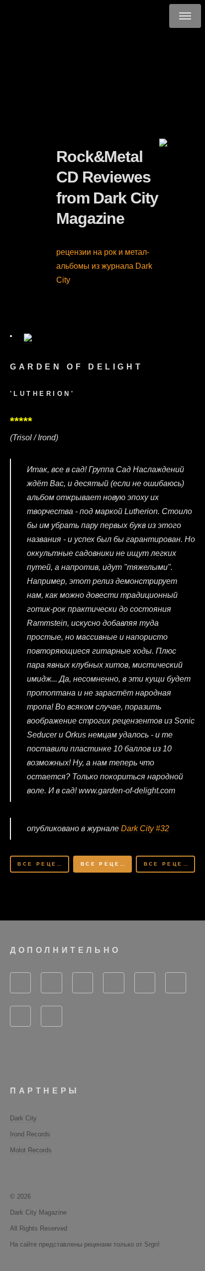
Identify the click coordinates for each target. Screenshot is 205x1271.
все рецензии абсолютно (169, 864)
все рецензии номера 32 (106, 864)
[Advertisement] (111, 83)
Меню (185, 16)
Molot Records (31, 1150)
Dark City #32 (145, 828)
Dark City (23, 1118)
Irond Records (30, 1134)
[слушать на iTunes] (11, 336)
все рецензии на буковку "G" (43, 864)
